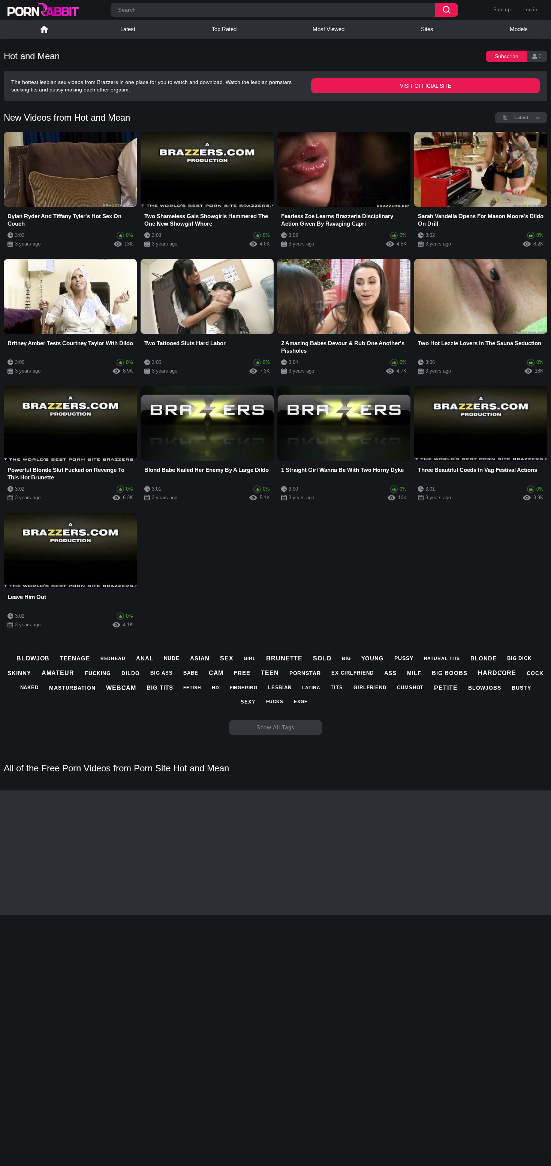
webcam (121, 688)
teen (270, 673)
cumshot (410, 687)
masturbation (72, 688)
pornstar (305, 673)
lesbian (280, 687)
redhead (113, 658)
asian (200, 658)
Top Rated (224, 29)
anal (144, 658)
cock (535, 673)
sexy (248, 702)
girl (250, 658)
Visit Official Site (425, 86)
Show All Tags (275, 727)
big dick (519, 658)
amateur (58, 673)
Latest (127, 29)
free (242, 673)
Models (519, 29)
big (346, 658)
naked (29, 687)
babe (190, 673)
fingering (244, 687)
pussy (403, 658)
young (372, 658)
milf (414, 673)
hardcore (497, 673)
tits (337, 687)
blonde (483, 658)
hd (215, 687)
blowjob (32, 658)
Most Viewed (328, 29)
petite (445, 688)
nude (172, 658)
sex (227, 658)
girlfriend (369, 687)
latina (311, 687)
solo (322, 658)
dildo (130, 673)
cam (216, 673)
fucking (98, 673)
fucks (275, 701)
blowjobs (484, 688)
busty (521, 688)
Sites (427, 29)
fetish (192, 687)
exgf (300, 701)
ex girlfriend (352, 673)
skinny (19, 673)
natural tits (442, 658)
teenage (75, 658)
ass (390, 673)
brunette (284, 658)
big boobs (449, 673)
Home (44, 29)
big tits (160, 687)
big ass (161, 673)
